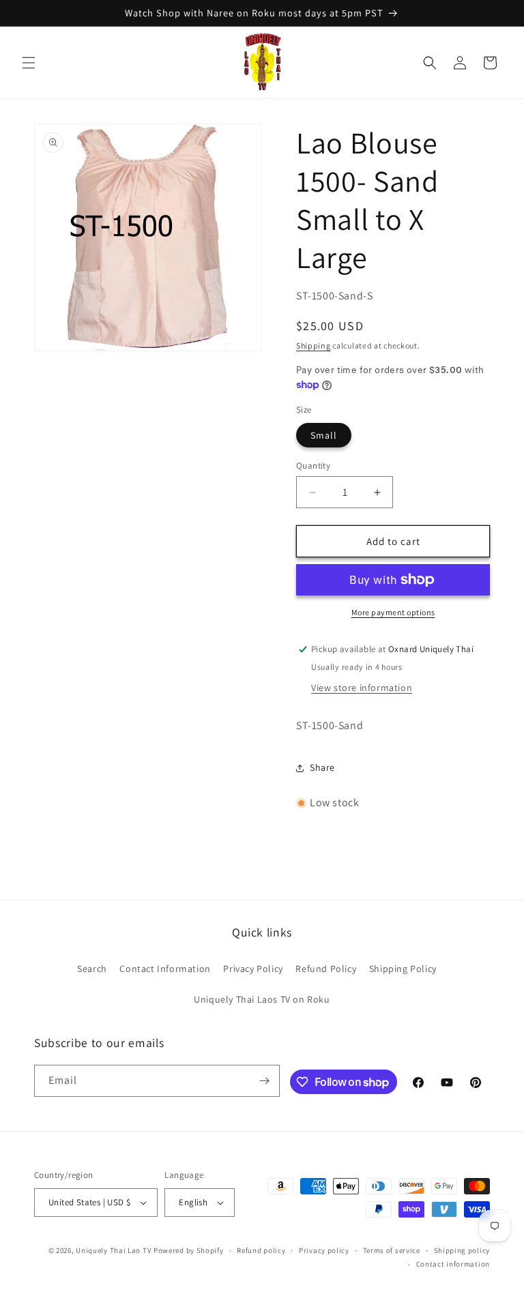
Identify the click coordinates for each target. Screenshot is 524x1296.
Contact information (453, 1264)
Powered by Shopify (189, 1250)
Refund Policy (325, 968)
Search (92, 968)
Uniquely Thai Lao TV (113, 1250)
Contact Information (164, 968)
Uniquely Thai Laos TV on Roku (262, 999)
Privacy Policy (252, 968)
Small (323, 435)
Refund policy (261, 1250)
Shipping (313, 345)
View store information (361, 687)
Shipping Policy (403, 968)
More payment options (393, 612)
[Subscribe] (264, 1081)
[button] (29, 63)
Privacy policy (324, 1250)
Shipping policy (462, 1250)
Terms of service (391, 1250)
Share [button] (322, 767)
